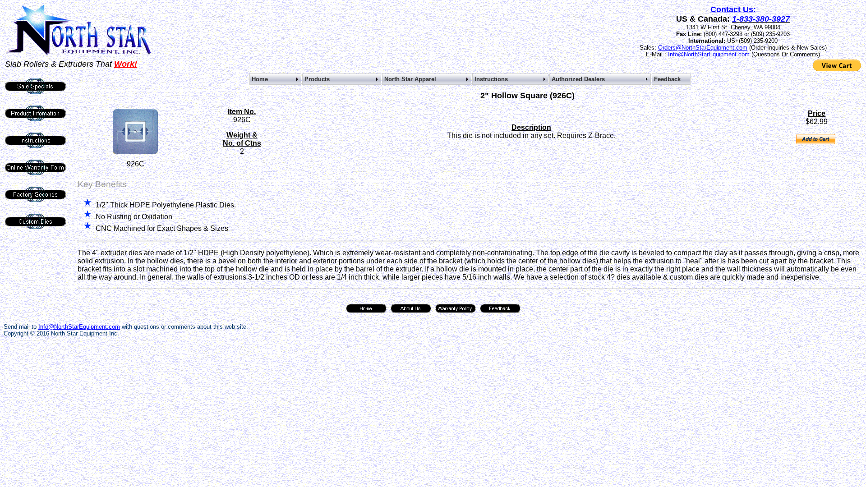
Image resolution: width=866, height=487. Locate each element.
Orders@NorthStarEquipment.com (702, 47)
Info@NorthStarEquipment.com (709, 54)
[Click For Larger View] (135, 152)
